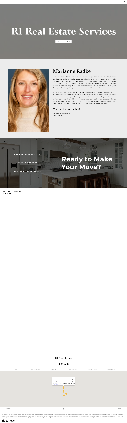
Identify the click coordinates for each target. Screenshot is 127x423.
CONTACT (53, 369)
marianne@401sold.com (61, 113)
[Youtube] (68, 364)
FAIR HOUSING (111, 369)
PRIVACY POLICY (92, 369)
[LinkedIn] (65, 364)
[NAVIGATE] (124, 1)
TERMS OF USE (73, 369)
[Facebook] (59, 364)
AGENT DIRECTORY (35, 369)
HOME (15, 369)
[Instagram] (62, 364)
